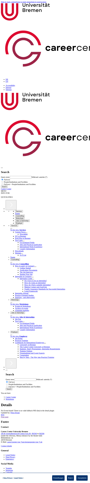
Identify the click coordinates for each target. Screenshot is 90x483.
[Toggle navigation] (2, 167)
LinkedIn (9, 472)
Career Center (6, 189)
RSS (2, 415)
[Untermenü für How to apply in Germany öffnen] (35, 266)
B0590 (41, 434)
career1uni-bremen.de (24, 442)
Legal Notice (10, 455)
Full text (6, 180)
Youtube (9, 468)
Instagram (9, 470)
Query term (5, 177)
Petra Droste (15, 413)
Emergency (10, 459)
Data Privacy (10, 457)
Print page (4, 417)
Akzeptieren (81, 478)
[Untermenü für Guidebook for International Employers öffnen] (45, 343)
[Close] (11, 228)
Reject (70, 478)
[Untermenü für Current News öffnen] (26, 232)
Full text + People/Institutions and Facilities (19, 184)
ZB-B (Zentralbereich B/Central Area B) (16, 434)
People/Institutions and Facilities (15, 182)
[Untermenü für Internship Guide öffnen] (33, 279)
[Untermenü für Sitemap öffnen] (22, 253)
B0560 (34, 434)
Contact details (6, 446)
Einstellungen (58, 478)
